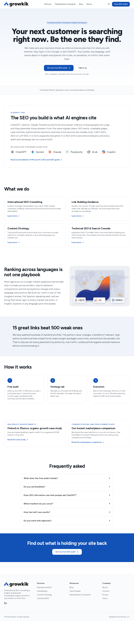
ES (109, 4)
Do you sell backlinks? (67, 486)
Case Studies (75, 591)
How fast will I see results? (67, 512)
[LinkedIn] (5, 603)
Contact (106, 591)
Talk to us (82, 68)
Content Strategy (44, 595)
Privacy (105, 595)
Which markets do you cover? (67, 503)
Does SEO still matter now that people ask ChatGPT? (67, 495)
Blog (81, 4)
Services (47, 4)
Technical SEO (43, 598)
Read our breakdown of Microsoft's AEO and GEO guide (35, 160)
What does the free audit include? (67, 478)
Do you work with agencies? (67, 520)
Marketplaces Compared (65, 4)
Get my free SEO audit (57, 68)
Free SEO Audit (121, 4)
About (89, 4)
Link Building (42, 591)
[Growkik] (16, 4)
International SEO (44, 587)
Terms (105, 598)
